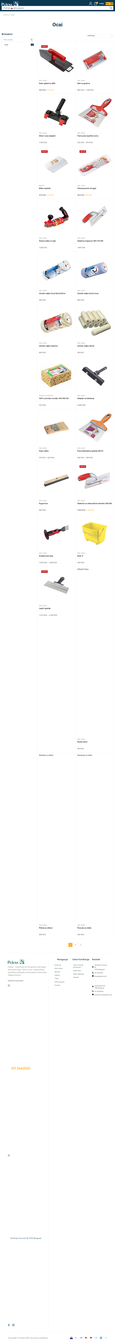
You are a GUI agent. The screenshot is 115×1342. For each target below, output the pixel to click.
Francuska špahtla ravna (87, 136)
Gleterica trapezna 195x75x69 (90, 241)
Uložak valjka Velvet (85, 346)
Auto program (59, 982)
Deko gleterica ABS (47, 83)
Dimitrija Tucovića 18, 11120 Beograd (100, 967)
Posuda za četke (84, 928)
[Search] (111, 8)
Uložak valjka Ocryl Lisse (87, 293)
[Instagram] (13, 1325)
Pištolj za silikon (46, 928)
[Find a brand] (32, 40)
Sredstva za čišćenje (46, 395)
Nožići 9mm (82, 742)
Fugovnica (43, 503)
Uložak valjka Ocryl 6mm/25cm (52, 293)
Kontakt (76, 977)
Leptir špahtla (45, 608)
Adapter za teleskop (85, 398)
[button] (99, 3)
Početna (6, 15)
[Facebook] (9, 1325)
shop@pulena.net (100, 976)
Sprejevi (57, 972)
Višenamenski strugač (86, 188)
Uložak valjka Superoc (48, 346)
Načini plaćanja (78, 974)
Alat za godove (83, 83)
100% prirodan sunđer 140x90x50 (54, 398)
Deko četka (44, 451)
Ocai (18, 45)
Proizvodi (57, 965)
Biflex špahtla (45, 188)
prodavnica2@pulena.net (103, 995)
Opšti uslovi (77, 971)
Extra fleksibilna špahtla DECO (90, 451)
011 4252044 (98, 991)
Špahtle (41, 185)
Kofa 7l (80, 556)
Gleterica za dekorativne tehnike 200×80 (94, 503)
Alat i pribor (43, 80)
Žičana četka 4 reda (47, 241)
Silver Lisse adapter (47, 136)
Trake (56, 978)
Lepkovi (57, 975)
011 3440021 (98, 973)
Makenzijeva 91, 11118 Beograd (99, 987)
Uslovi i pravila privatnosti (78, 966)
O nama (57, 985)
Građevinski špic (46, 556)
